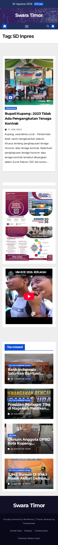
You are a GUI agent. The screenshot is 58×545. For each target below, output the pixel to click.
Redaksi (28, 530)
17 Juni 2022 (15, 129)
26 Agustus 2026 (21, 379)
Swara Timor (29, 15)
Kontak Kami (16, 530)
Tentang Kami (41, 530)
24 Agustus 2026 (21, 449)
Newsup (48, 519)
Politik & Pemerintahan (19, 365)
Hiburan (12, 435)
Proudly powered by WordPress (19, 519)
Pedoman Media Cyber (29, 538)
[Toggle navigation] (26, 26)
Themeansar (29, 523)
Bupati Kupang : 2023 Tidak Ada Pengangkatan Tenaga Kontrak (28, 119)
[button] (48, 26)
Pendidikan (11, 108)
